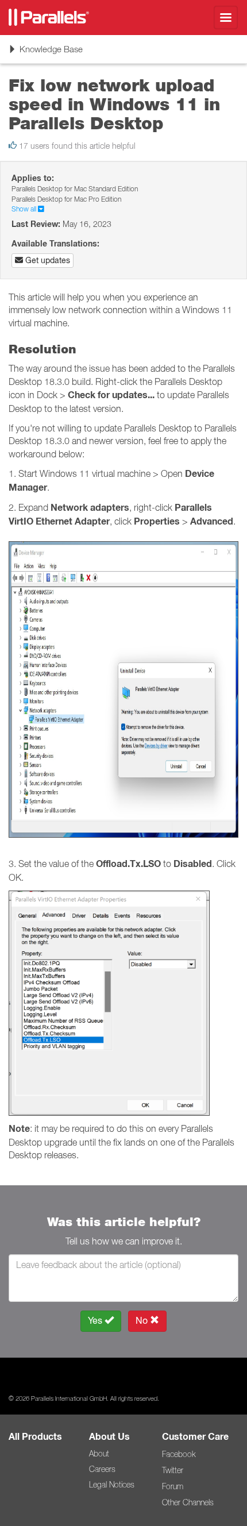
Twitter (172, 1470)
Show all (24, 209)
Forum (172, 1486)
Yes (96, 1321)
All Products (35, 1437)
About (99, 1453)
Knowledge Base (45, 53)
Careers (102, 1469)
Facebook (178, 1454)
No (143, 1321)
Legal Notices (111, 1484)
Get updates (46, 260)
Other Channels (188, 1502)
